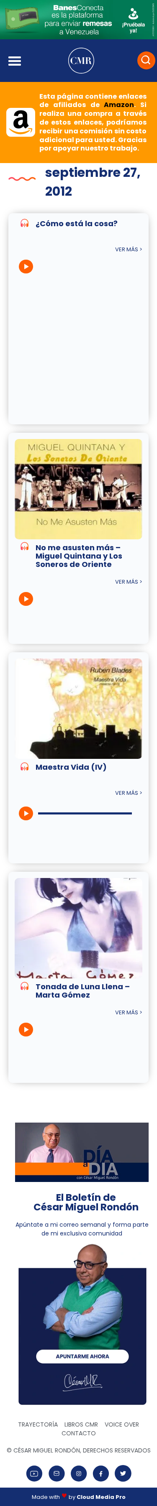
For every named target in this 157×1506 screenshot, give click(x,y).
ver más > (128, 249)
